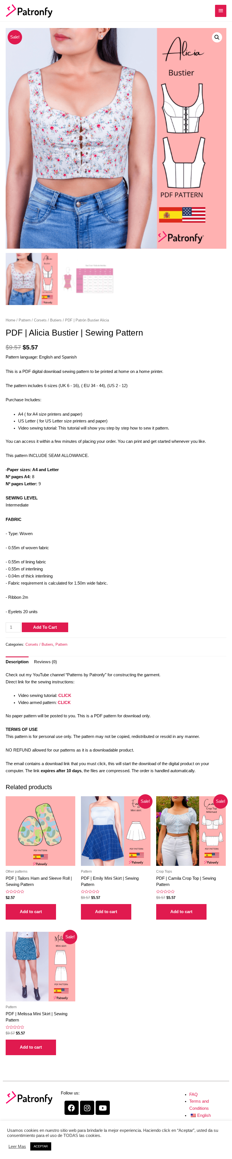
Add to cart (45, 627)
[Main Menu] (220, 11)
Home (10, 320)
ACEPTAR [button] (41, 1146)
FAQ (193, 1094)
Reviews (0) (45, 662)
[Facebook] (72, 1108)
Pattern (25, 320)
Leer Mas (17, 1146)
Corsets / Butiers (48, 320)
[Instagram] (87, 1108)
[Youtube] (103, 1108)
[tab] (17, 662)
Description (17, 662)
